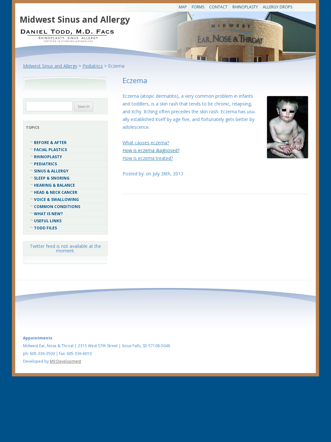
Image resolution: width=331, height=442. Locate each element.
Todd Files (45, 228)
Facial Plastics (50, 149)
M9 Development (65, 361)
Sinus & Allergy (51, 171)
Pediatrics (45, 164)
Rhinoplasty (245, 7)
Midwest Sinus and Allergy (75, 19)
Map (183, 7)
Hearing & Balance (54, 185)
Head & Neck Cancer (55, 192)
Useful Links (47, 221)
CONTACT (218, 7)
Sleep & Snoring (51, 178)
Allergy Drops (277, 7)
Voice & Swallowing (56, 199)
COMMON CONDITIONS (57, 206)
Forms (198, 7)
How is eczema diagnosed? (151, 150)
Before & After (50, 142)
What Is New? (48, 213)
